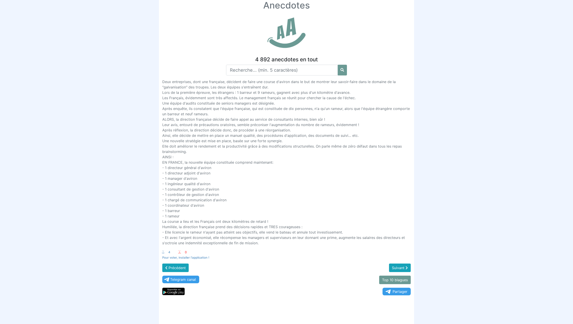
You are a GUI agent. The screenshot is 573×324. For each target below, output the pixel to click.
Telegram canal (183, 279)
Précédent (176, 268)
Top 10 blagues (395, 280)
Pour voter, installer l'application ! (185, 257)
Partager (400, 291)
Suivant (399, 268)
